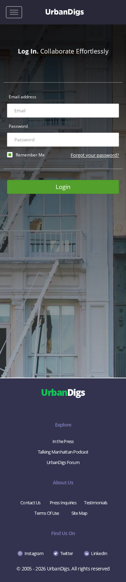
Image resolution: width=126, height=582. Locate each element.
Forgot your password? (95, 155)
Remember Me (30, 155)
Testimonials (95, 502)
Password (18, 126)
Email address (22, 97)
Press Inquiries (63, 502)
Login (63, 187)
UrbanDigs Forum (63, 462)
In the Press (63, 441)
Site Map (79, 513)
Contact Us (30, 502)
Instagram (33, 553)
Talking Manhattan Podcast (63, 452)
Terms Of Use (46, 513)
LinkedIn (99, 553)
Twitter (66, 553)
